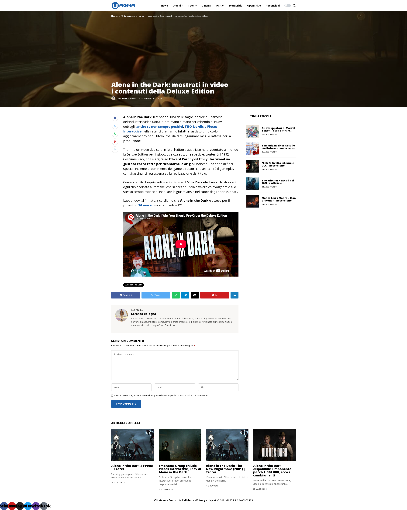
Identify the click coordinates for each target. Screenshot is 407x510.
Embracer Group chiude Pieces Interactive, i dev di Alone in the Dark (180, 469)
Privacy (201, 500)
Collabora (188, 500)
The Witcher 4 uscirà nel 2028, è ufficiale (278, 182)
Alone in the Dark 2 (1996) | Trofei (132, 467)
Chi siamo (160, 500)
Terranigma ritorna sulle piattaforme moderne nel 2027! (279, 148)
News (141, 16)
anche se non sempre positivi (159, 126)
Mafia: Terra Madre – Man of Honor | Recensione (279, 199)
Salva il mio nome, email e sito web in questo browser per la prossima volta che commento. (161, 395)
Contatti (174, 500)
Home (114, 16)
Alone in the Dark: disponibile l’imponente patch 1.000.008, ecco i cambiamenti (272, 470)
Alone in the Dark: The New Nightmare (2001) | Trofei (226, 469)
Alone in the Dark (133, 285)
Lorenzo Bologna (126, 98)
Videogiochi (128, 16)
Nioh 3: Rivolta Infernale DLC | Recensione (278, 164)
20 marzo (145, 205)
